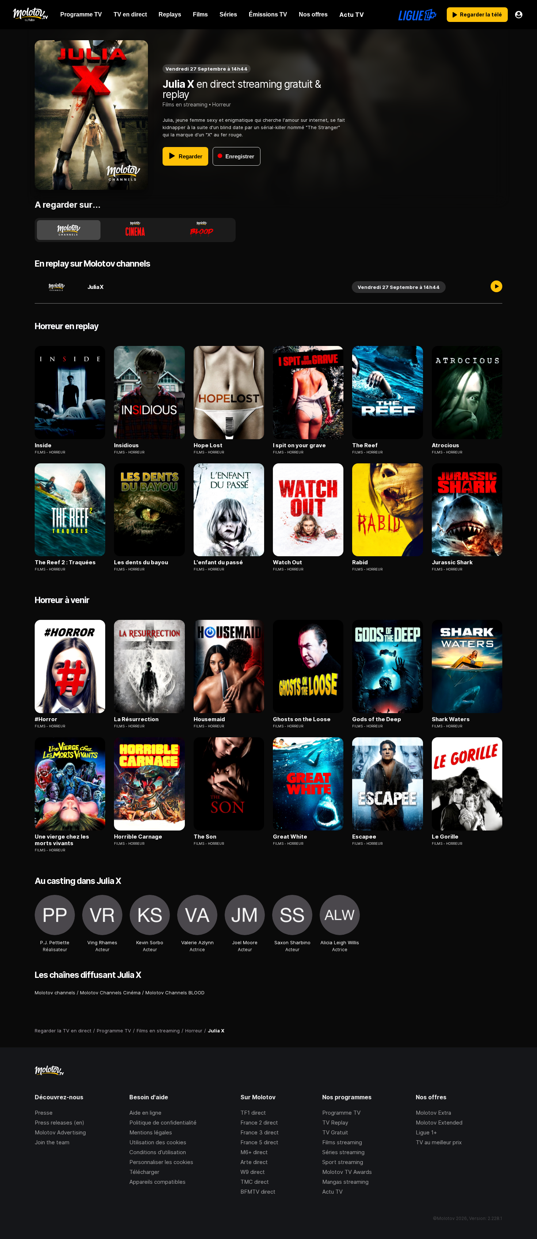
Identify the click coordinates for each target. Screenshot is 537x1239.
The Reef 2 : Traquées (65, 562)
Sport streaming (342, 1162)
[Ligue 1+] (417, 14)
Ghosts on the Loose (302, 719)
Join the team (52, 1142)
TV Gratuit (335, 1132)
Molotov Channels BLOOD (175, 992)
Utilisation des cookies (157, 1142)
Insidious (126, 445)
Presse (44, 1112)
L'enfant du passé (218, 562)
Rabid (360, 562)
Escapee (364, 836)
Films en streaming (185, 104)
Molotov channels (55, 992)
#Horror (46, 719)
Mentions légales (150, 1132)
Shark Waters (451, 719)
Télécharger (144, 1171)
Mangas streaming (345, 1181)
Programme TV (341, 1112)
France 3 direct (259, 1132)
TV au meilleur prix (439, 1142)
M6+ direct (254, 1152)
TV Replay (335, 1122)
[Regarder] (496, 287)
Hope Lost (208, 445)
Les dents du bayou (141, 562)
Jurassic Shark (452, 562)
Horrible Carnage (138, 836)
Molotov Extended (439, 1122)
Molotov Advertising (60, 1132)
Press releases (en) (59, 1122)
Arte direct (254, 1162)
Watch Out (287, 562)
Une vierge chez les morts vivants (62, 840)
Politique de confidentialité (163, 1122)
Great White (290, 836)
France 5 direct (259, 1142)
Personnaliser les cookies (161, 1162)
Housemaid (209, 719)
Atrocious (445, 445)
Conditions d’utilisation (157, 1152)
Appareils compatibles (157, 1181)
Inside (43, 445)
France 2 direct (259, 1122)
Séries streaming (343, 1152)
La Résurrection (136, 719)
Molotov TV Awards (347, 1171)
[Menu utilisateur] (518, 14)
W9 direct (252, 1171)
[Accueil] (30, 14)
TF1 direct (253, 1112)
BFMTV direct (257, 1191)
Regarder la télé (481, 14)
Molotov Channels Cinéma (110, 992)
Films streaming (342, 1142)
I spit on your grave (299, 445)
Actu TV (332, 1191)
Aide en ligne (145, 1112)
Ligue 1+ (426, 1132)
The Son (205, 836)
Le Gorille (445, 836)
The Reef (365, 445)
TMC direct (254, 1181)
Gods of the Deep (376, 719)
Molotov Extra (433, 1112)
